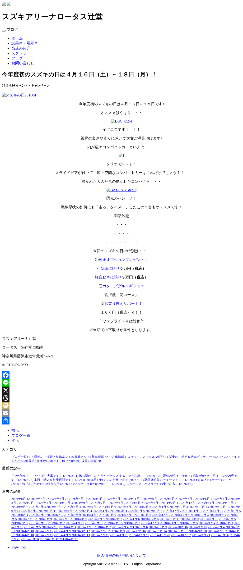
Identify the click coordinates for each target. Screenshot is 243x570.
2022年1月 (153, 511)
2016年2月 (100, 535)
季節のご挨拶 (44, 457)
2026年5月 (78, 499)
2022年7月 (47, 511)
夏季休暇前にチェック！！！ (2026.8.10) (172, 480)
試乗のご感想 (179, 457)
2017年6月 (24, 531)
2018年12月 (150, 523)
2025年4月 (221, 499)
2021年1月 (142, 515)
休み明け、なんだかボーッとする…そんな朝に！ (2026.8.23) (120, 476)
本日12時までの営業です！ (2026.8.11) (117, 480)
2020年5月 (61, 519)
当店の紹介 (20, 48)
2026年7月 (40, 499)
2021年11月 (192, 511)
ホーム (17, 38)
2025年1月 (45, 503)
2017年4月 (62, 531)
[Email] (121, 413)
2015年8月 (220, 535)
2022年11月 (199, 507)
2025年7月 (186, 499)
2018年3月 (85, 527)
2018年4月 (67, 527)
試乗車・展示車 (24, 43)
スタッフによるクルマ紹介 (147, 457)
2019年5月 (56, 523)
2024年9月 (82, 503)
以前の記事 (91, 461)
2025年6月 (203, 499)
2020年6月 (43, 519)
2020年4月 (78, 519)
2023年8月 (37, 507)
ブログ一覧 (20, 435)
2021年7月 (37, 515)
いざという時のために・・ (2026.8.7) (99, 484)
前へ (15, 431)
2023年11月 (207, 503)
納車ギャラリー (204, 457)
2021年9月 (232, 511)
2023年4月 (107, 507)
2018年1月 (120, 527)
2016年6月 (24, 535)
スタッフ (19, 53)
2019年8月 (227, 519)
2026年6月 (59, 499)
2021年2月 (125, 515)
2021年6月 (55, 515)
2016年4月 (62, 535)
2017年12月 (138, 527)
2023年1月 (160, 507)
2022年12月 (178, 507)
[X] (121, 390)
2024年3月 (152, 503)
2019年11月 (170, 519)
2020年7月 (26, 519)
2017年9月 (198, 527)
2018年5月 (50, 527)
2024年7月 (99, 503)
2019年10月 (190, 519)
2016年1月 (119, 535)
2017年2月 (99, 531)
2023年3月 (125, 507)
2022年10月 (220, 507)
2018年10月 (188, 523)
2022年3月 (118, 511)
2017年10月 (178, 527)
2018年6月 (32, 527)
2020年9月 (218, 515)
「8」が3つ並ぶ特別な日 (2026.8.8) (49, 484)
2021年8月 (19, 515)
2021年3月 (107, 515)
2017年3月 (80, 531)
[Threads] (121, 398)
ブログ (17, 58)
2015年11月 (160, 535)
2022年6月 (66, 511)
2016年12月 (136, 531)
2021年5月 (72, 515)
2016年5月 (44, 535)
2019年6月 (38, 523)
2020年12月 (161, 515)
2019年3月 (94, 523)
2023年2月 (142, 507)
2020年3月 (96, 519)
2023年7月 (55, 507)
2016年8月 (216, 531)
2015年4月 (68, 539)
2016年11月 (157, 531)
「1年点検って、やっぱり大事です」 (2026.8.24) (44, 476)
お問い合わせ (22, 63)
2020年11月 (180, 515)
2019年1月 (131, 523)
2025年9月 (151, 499)
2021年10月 (213, 511)
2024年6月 (117, 503)
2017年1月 (116, 531)
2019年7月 (19, 523)
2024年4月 (134, 503)
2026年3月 (96, 499)
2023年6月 (72, 507)
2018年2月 (102, 527)
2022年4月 (101, 511)
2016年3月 (80, 535)
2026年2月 (114, 499)
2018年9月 (207, 523)
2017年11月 (158, 527)
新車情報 (100, 457)
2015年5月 (49, 539)
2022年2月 (136, 511)
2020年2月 (113, 519)
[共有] (121, 420)
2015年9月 (201, 535)
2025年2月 (27, 503)
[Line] (121, 383)
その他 (73, 461)
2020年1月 (131, 519)
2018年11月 (169, 523)
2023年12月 (188, 503)
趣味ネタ (83, 457)
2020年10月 (199, 515)
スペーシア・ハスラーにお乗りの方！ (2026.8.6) (159, 484)
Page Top (18, 547)
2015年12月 (139, 535)
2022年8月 (29, 511)
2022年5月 (83, 511)
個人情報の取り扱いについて (121, 555)
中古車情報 (117, 457)
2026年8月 (20, 499)
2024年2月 (169, 503)
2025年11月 (132, 499)
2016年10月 (178, 531)
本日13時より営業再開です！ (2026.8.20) (62, 480)
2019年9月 (209, 519)
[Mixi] (121, 405)
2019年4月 (75, 523)
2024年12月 (63, 503)
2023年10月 (226, 503)
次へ (15, 440)
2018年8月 (224, 523)
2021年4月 (90, 515)
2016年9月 (197, 531)
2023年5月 (90, 507)
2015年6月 (30, 539)
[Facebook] (121, 375)
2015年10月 (181, 535)
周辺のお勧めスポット (46, 461)
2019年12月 (149, 519)
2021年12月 (172, 511)
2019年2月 (113, 523)
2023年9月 (19, 507)
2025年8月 (168, 499)
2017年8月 (216, 527)
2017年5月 (44, 531)
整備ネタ (65, 457)
